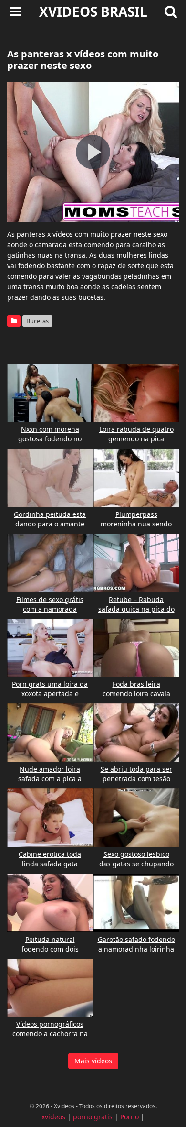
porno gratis (93, 1116)
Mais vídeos (93, 1060)
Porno (129, 1116)
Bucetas (37, 321)
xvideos (53, 1116)
